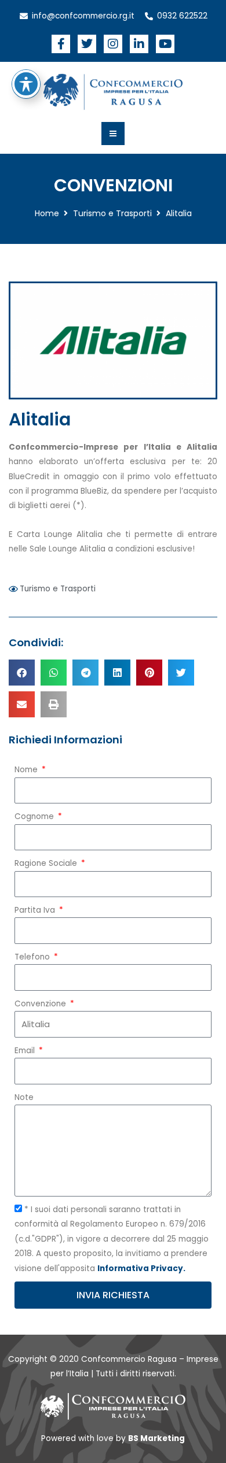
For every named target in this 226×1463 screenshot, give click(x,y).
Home (47, 213)
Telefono (33, 956)
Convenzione (41, 1003)
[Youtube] (165, 44)
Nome (27, 769)
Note (24, 1097)
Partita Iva (35, 910)
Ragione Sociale (46, 863)
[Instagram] (113, 44)
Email (25, 1050)
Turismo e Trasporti (112, 213)
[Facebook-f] (61, 44)
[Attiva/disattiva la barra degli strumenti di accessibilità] (26, 84)
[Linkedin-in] (139, 44)
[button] (22, 673)
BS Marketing (156, 1438)
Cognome (35, 816)
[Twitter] (87, 44)
